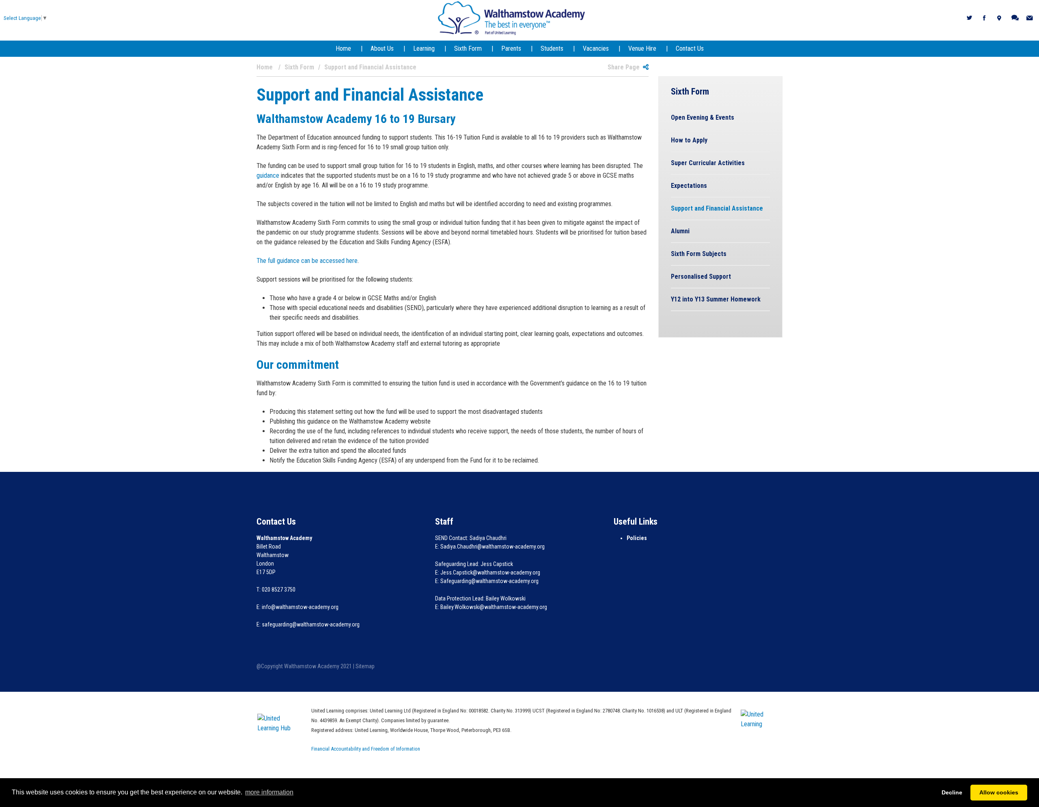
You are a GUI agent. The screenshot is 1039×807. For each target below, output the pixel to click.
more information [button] (269, 792)
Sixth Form (468, 48)
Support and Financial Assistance (717, 208)
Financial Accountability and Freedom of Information (365, 749)
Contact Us (690, 48)
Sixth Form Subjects (698, 254)
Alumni (680, 231)
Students (552, 48)
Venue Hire (642, 48)
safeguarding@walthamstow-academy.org (311, 624)
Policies (637, 538)
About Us (382, 48)
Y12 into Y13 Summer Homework (716, 299)
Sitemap (365, 666)
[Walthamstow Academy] (511, 18)
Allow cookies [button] (998, 792)
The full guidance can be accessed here (307, 261)
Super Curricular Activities (708, 163)
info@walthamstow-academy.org (300, 607)
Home (343, 48)
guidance (268, 175)
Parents (511, 48)
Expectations (689, 185)
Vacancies (596, 48)
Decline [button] (952, 792)
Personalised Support (701, 276)
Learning (424, 48)
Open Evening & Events (702, 117)
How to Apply (689, 140)
